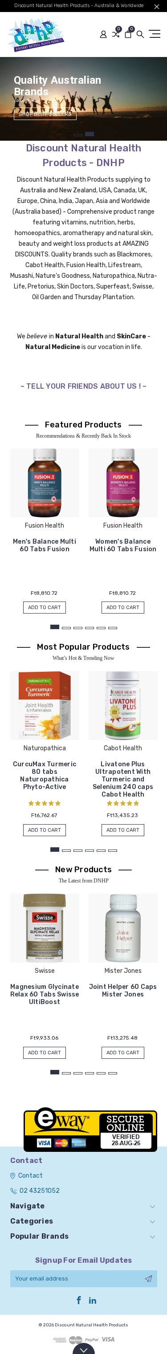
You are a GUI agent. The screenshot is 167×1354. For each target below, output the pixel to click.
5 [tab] (101, 628)
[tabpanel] (83, 99)
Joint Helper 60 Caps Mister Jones (123, 990)
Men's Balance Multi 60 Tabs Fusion (44, 545)
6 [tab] (112, 628)
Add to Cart (44, 607)
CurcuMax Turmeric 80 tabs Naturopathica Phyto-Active (44, 775)
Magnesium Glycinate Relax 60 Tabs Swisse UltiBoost (44, 994)
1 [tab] (77, 135)
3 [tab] (77, 628)
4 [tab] (89, 628)
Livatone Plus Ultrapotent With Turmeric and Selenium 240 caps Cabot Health (123, 779)
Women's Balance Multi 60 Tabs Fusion (123, 545)
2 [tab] (89, 134)
